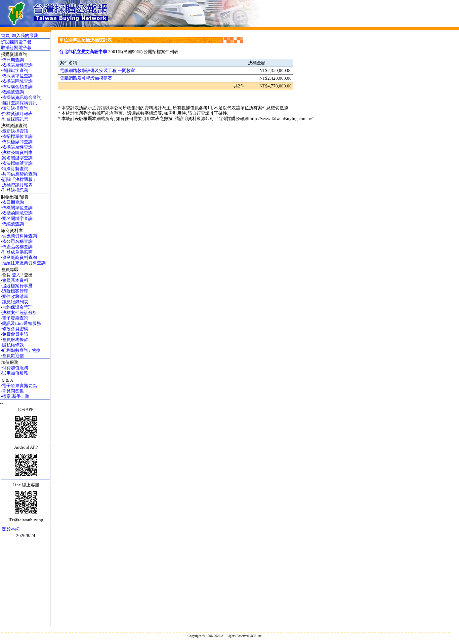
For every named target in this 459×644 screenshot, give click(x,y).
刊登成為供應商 (17, 252)
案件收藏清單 (15, 296)
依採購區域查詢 (17, 81)
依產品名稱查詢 (17, 246)
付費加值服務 (15, 367)
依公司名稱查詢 (17, 241)
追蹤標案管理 (15, 291)
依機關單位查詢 (17, 207)
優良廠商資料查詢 (19, 257)
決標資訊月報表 (17, 184)
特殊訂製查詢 (15, 168)
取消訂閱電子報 (16, 47)
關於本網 (10, 528)
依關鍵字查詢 (15, 70)
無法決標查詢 (15, 108)
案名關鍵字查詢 (17, 157)
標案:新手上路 (16, 396)
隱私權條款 (13, 344)
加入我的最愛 (25, 35)
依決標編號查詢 (17, 163)
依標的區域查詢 (17, 213)
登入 (16, 274)
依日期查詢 (13, 59)
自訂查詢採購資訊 (19, 102)
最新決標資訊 (15, 131)
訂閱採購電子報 (16, 42)
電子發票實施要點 (19, 385)
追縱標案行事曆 (17, 285)
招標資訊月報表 (17, 113)
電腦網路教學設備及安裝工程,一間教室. (98, 70)
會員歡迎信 (13, 355)
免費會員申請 (15, 334)
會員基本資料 (15, 280)
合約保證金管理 (17, 307)
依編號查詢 (13, 91)
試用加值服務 (15, 373)
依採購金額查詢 (17, 86)
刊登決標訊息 (15, 190)
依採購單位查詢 (17, 75)
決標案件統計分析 (19, 312)
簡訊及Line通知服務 (21, 323)
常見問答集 (13, 390)
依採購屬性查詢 (17, 65)
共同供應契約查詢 (19, 174)
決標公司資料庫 (17, 152)
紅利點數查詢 (15, 350)
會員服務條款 (15, 339)
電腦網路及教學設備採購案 (86, 78)
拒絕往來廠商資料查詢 (24, 262)
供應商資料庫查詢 (19, 235)
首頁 (5, 35)
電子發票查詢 (15, 317)
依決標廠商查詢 (17, 141)
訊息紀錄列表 (15, 301)
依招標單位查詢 (17, 136)
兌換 (36, 350)
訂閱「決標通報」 (19, 179)
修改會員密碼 (15, 328)
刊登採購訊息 (15, 118)
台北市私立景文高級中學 (83, 51)
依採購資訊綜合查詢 (21, 97)
